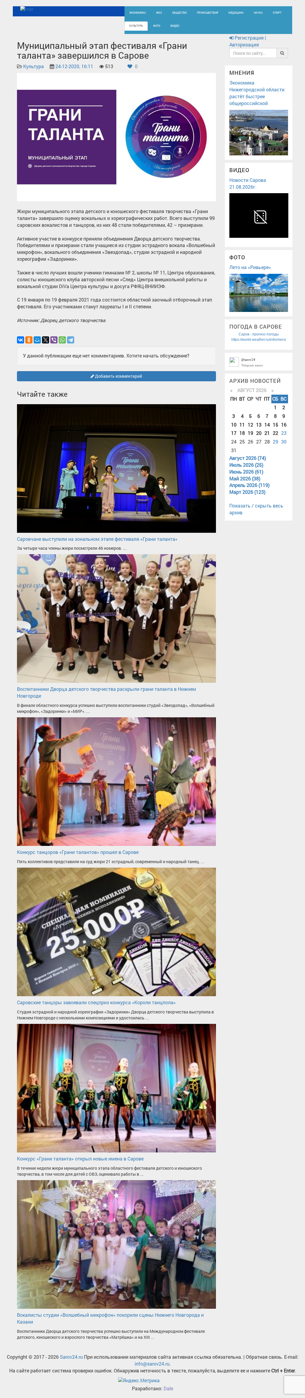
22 (275, 433)
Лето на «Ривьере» (250, 267)
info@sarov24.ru (152, 1363)
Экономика (137, 12)
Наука (258, 12)
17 (233, 433)
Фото (156, 25)
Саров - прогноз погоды (259, 334)
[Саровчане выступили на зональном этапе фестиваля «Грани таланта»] (116, 468)
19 (250, 433)
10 (233, 424)
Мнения (241, 72)
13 (259, 424)
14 (267, 424)
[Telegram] (70, 339)
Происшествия (207, 12)
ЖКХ (159, 12)
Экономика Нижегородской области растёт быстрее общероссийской (256, 92)
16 (284, 424)
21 (267, 433)
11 (242, 424)
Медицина (236, 12)
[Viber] (53, 339)
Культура (136, 25)
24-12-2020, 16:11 (74, 66)
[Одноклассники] (28, 339)
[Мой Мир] (37, 339)
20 (259, 433)
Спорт (277, 12)
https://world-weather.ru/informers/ (258, 340)
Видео (174, 25)
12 (250, 424)
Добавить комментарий (118, 376)
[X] (45, 339)
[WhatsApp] (62, 339)
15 (275, 424)
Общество (179, 12)
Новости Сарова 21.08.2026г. (247, 183)
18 (242, 433)
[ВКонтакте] (20, 339)
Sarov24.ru (71, 1357)
